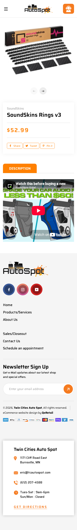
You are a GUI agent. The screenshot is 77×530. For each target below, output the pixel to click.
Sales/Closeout (15, 333)
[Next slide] (43, 90)
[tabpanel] (38, 53)
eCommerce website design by (22, 413)
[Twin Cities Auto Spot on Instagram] (23, 289)
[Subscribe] (68, 389)
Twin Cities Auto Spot (28, 408)
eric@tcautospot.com (35, 472)
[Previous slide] (34, 90)
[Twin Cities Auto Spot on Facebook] (9, 289)
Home (7, 304)
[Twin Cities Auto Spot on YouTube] (36, 289)
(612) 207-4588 (31, 482)
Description (20, 168)
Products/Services (17, 312)
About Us (10, 319)
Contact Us (68, 9)
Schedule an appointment (23, 348)
